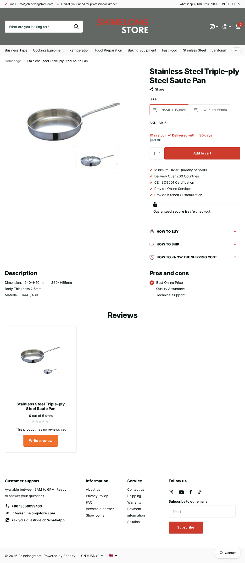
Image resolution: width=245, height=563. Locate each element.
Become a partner (100, 509)
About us (93, 489)
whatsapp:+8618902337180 (198, 4)
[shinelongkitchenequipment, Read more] (214, 26)
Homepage (13, 61)
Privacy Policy (97, 496)
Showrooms (95, 515)
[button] (160, 149)
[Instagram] (171, 492)
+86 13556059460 (26, 506)
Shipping (134, 496)
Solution (133, 522)
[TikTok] (199, 492)
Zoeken (76, 27)
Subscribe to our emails (188, 501)
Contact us (135, 489)
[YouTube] (181, 492)
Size (153, 99)
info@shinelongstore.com (33, 513)
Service (134, 480)
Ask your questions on (38, 520)
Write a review (40, 440)
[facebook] (190, 492)
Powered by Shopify (59, 556)
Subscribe (186, 527)
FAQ (89, 502)
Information (97, 480)
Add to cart (202, 153)
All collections (16, 50)
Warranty (134, 502)
